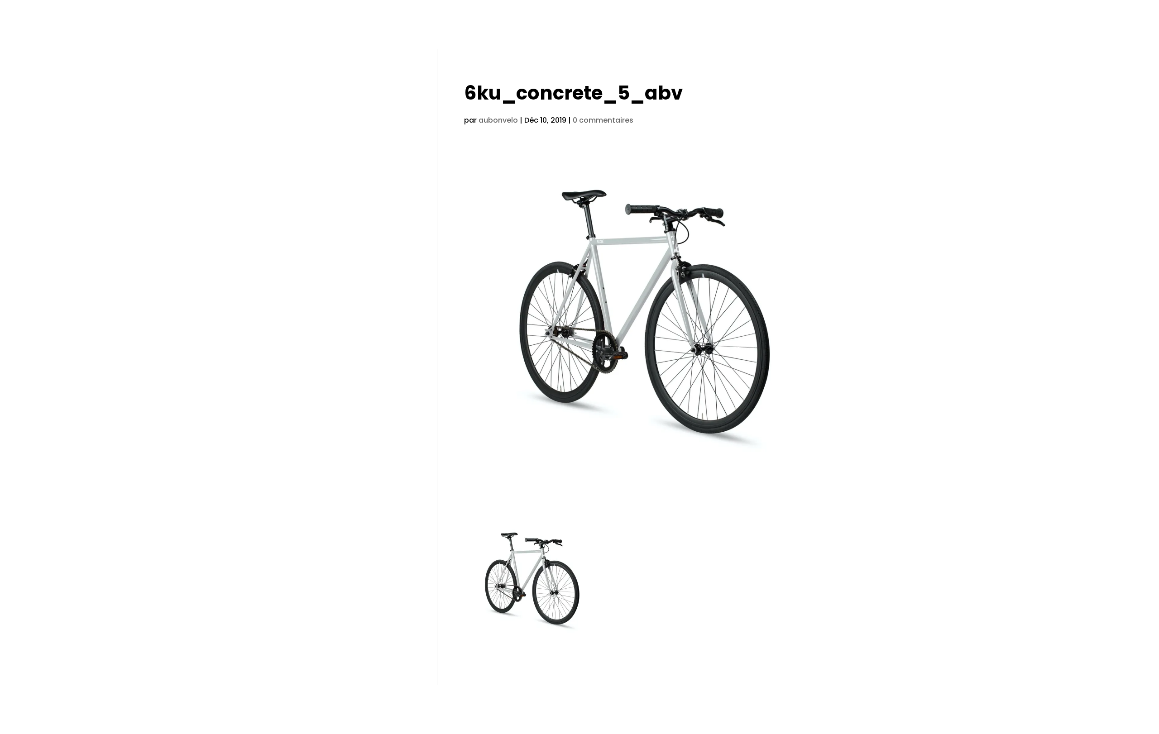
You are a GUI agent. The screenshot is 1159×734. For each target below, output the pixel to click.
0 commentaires (603, 120)
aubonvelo (498, 120)
